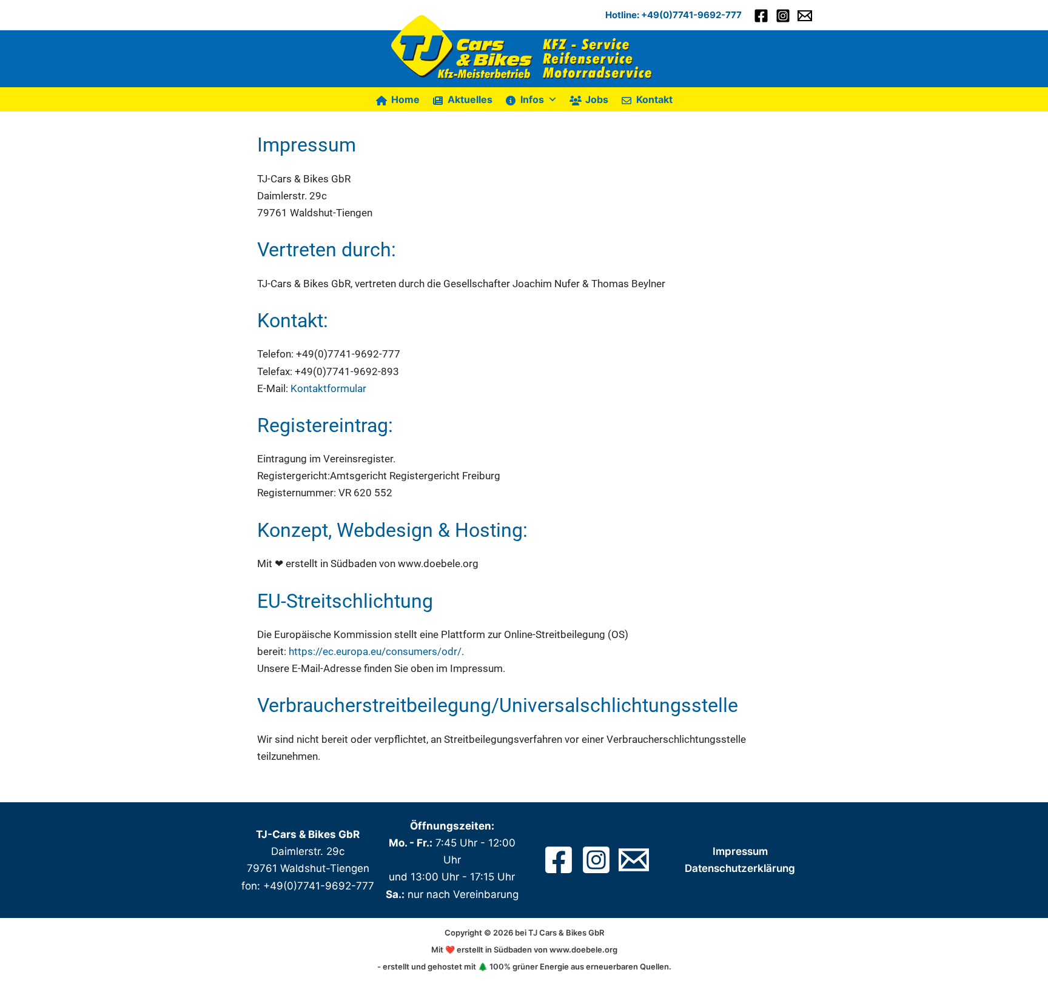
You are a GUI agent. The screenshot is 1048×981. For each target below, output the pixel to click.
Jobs (596, 99)
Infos (532, 99)
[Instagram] (783, 15)
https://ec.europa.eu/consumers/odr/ (375, 651)
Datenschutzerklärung (740, 868)
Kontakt (654, 99)
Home (405, 99)
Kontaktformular (328, 388)
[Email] (805, 15)
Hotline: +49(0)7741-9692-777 (673, 15)
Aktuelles (470, 99)
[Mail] (634, 860)
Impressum (740, 851)
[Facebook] (761, 15)
